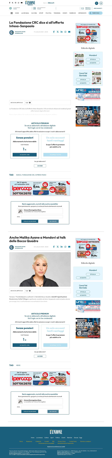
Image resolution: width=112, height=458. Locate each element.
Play (27, 102)
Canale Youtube (21, 2)
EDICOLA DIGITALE (88, 8)
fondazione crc (28, 175)
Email (18, 216)
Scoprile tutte (55, 154)
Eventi (39, 9)
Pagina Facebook (10, 2)
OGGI (15, 9)
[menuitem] (17, 13)
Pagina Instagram (16, 2)
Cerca (96, 3)
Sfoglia (93, 59)
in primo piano (40, 175)
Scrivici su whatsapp (19, 2)
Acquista (93, 63)
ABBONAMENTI (98, 8)
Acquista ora (25, 154)
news (18, 365)
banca (18, 175)
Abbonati (51, 3)
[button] (101, 3)
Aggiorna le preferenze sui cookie (56, 446)
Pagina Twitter (13, 2)
